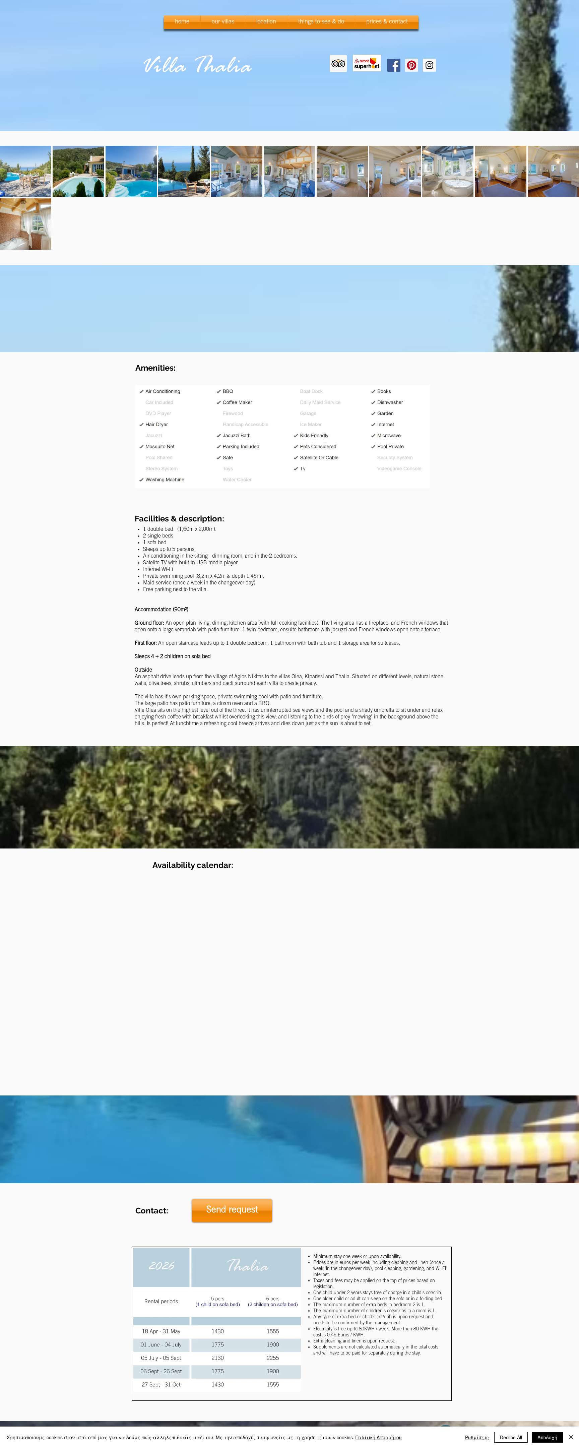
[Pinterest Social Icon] (411, 65)
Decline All (511, 1437)
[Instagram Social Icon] (429, 65)
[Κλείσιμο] (571, 1437)
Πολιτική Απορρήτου (379, 1437)
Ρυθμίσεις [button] (477, 1437)
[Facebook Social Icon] (393, 65)
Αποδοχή (547, 1437)
